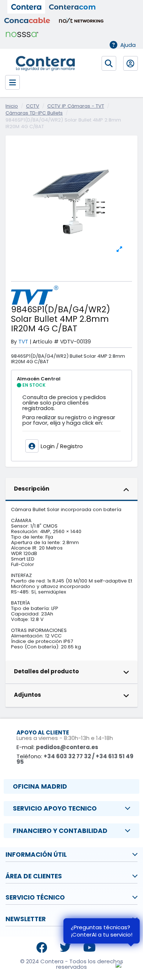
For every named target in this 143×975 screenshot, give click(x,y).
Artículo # (46, 342)
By (14, 342)
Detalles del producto (46, 671)
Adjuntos (27, 695)
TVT (23, 341)
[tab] (72, 489)
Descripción (31, 488)
